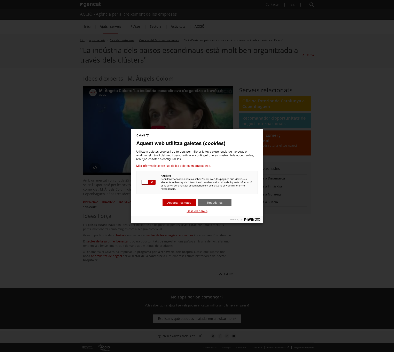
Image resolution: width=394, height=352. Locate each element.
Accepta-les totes (179, 202)
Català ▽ (142, 135)
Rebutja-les (214, 202)
